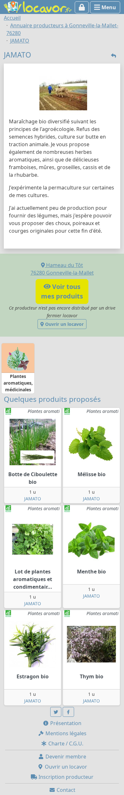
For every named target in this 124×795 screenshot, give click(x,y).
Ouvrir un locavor (64, 324)
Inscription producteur (65, 776)
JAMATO (32, 499)
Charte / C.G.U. (65, 743)
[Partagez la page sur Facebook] (68, 712)
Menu (108, 7)
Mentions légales (65, 733)
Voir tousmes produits (62, 291)
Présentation (65, 723)
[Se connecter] (82, 7)
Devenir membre (65, 756)
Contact (65, 789)
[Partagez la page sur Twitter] (56, 712)
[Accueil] (38, 6)
